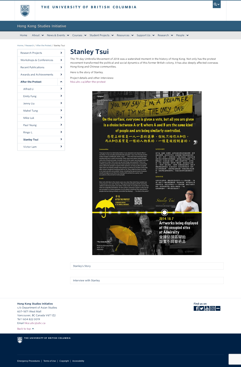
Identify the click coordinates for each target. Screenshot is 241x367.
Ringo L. (28, 132)
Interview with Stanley (86, 280)
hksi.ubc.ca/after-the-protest (88, 81)
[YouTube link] (207, 309)
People (180, 35)
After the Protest (43, 45)
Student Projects (99, 35)
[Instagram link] (212, 309)
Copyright (64, 361)
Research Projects (31, 52)
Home (23, 35)
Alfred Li (28, 89)
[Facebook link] (196, 309)
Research (163, 35)
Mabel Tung (30, 110)
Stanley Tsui (30, 139)
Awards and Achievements (36, 74)
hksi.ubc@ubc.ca (35, 323)
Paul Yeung (30, 125)
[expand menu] (43, 35)
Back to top (24, 328)
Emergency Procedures (28, 361)
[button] (61, 81)
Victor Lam (30, 146)
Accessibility (78, 361)
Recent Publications (32, 67)
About (36, 35)
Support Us (143, 35)
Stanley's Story (82, 266)
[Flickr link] (218, 309)
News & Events (56, 35)
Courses (77, 35)
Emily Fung (29, 96)
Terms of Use (49, 361)
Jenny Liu (29, 103)
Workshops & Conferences (36, 60)
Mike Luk (28, 118)
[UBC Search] (217, 4)
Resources (123, 35)
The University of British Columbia (25, 11)
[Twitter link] (201, 309)
